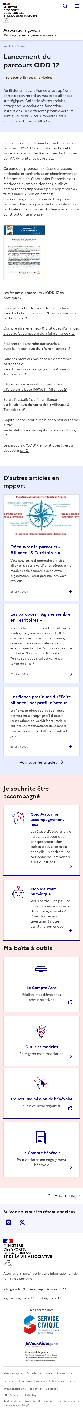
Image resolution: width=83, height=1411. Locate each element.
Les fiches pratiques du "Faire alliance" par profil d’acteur (40, 700)
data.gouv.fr (48, 1298)
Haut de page (66, 1195)
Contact (51, 1389)
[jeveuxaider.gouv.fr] (41, 1344)
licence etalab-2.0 (14, 1405)
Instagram (8, 1222)
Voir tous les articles (38, 762)
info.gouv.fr (12, 1289)
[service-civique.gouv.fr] (41, 1324)
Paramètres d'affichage (23, 1395)
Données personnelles (40, 1373)
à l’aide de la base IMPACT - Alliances (33, 389)
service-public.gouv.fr (46, 1289)
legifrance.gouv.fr (16, 1298)
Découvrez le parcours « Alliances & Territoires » (35, 550)
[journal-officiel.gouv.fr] (41, 1356)
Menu (77, 6)
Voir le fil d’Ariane (14, 46)
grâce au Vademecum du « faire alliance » (37, 333)
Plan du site (36, 1389)
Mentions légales (13, 1373)
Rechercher (65, 6)
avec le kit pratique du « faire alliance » (35, 348)
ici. (22, 450)
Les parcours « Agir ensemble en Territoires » (40, 617)
